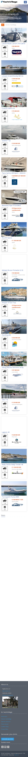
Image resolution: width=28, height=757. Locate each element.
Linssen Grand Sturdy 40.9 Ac (12, 76)
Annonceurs (4, 716)
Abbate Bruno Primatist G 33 (12, 270)
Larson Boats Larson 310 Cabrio (13, 43)
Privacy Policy (4, 729)
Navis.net (17, 755)
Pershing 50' (6, 335)
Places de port (4, 724)
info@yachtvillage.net (7, 695)
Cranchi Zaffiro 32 (8, 108)
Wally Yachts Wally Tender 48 (12, 464)
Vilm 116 (5, 400)
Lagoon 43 (5, 432)
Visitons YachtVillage (6, 719)
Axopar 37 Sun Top (9, 303)
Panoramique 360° (20, 191)
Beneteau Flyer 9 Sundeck (11, 205)
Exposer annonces (5, 721)
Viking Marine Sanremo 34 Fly (12, 367)
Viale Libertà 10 (6, 691)
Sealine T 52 (6, 141)
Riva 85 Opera (7, 238)
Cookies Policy (4, 726)
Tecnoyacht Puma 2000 (10, 497)
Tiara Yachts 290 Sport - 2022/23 (13, 173)
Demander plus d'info (7, 739)
